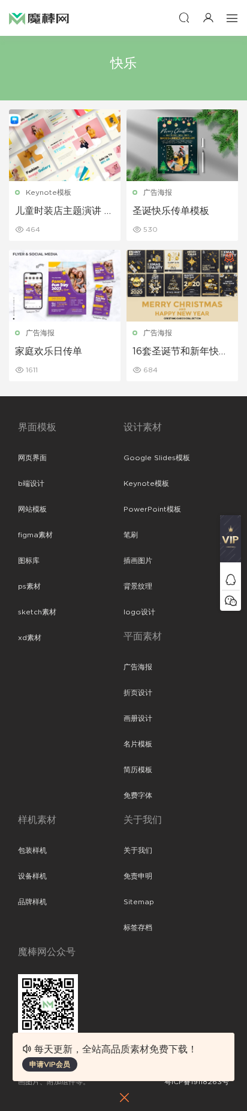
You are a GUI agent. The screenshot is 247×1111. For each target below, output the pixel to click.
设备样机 (32, 876)
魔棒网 (39, 18)
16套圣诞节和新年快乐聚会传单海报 (180, 352)
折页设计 (137, 692)
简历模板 (137, 769)
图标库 (29, 560)
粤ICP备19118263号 (196, 1081)
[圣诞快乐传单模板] (182, 145)
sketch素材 (37, 612)
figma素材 (35, 534)
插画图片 (137, 560)
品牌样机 (32, 901)
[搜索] (184, 17)
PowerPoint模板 (152, 509)
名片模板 (137, 744)
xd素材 (29, 637)
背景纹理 (137, 586)
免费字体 (137, 795)
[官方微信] (230, 600)
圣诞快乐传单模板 (170, 211)
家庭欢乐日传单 (48, 351)
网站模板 (32, 509)
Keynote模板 (48, 192)
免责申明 (137, 876)
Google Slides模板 (156, 457)
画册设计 (137, 718)
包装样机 (32, 850)
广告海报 (157, 192)
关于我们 (137, 850)
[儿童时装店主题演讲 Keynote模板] (65, 145)
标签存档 (137, 927)
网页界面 (32, 457)
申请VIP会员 (49, 1064)
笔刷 (130, 534)
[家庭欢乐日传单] (65, 286)
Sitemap (138, 901)
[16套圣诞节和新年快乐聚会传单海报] (182, 286)
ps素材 (29, 586)
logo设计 (139, 612)
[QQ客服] (230, 579)
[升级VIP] (230, 542)
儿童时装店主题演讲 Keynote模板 (63, 211)
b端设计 (31, 483)
